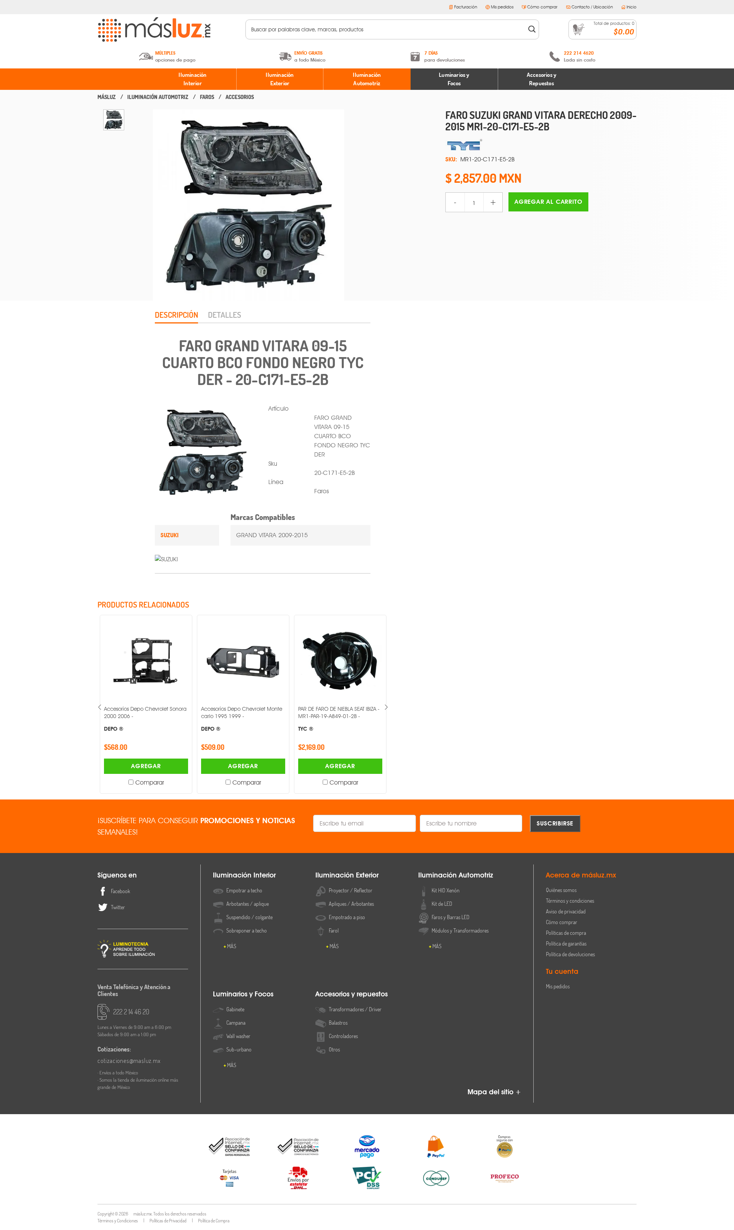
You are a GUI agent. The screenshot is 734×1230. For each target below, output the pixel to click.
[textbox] (387, 29)
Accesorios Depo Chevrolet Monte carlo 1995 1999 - (241, 718)
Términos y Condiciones (117, 1221)
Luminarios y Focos (454, 79)
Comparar (149, 782)
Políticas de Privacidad (168, 1221)
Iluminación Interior (192, 79)
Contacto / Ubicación (592, 7)
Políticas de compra (566, 932)
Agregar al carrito (548, 201)
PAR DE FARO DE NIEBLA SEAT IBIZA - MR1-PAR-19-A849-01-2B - (339, 718)
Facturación (465, 7)
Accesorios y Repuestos (541, 79)
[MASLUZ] (106, 97)
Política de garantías (566, 943)
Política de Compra (213, 1221)
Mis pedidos (502, 7)
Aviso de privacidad (566, 911)
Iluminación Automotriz (367, 79)
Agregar (146, 766)
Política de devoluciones (570, 954)
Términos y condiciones (570, 900)
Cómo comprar (542, 7)
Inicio (632, 7)
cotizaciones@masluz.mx (129, 1060)
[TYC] (541, 145)
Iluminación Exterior (280, 79)
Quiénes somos (561, 890)
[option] (113, 119)
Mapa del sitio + (494, 1092)
